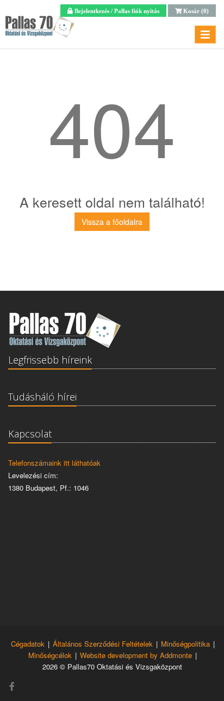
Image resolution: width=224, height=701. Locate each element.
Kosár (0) (195, 11)
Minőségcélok (50, 655)
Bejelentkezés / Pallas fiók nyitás (116, 11)
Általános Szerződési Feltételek (103, 644)
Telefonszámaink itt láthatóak (54, 463)
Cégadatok (28, 644)
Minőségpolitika (185, 644)
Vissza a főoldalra (112, 221)
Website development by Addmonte (136, 655)
